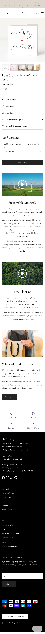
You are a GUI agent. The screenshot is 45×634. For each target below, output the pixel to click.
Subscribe (9, 584)
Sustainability (7, 509)
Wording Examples (9, 546)
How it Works (7, 525)
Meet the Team (8, 493)
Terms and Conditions (10, 533)
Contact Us (9, 397)
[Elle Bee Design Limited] (22, 13)
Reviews (5, 542)
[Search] (8, 13)
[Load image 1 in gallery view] (22, 40)
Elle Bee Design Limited (14, 623)
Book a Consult (8, 497)
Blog (4, 501)
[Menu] (3, 13)
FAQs (4, 529)
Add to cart (22, 162)
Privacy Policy (7, 537)
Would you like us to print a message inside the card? (21, 146)
